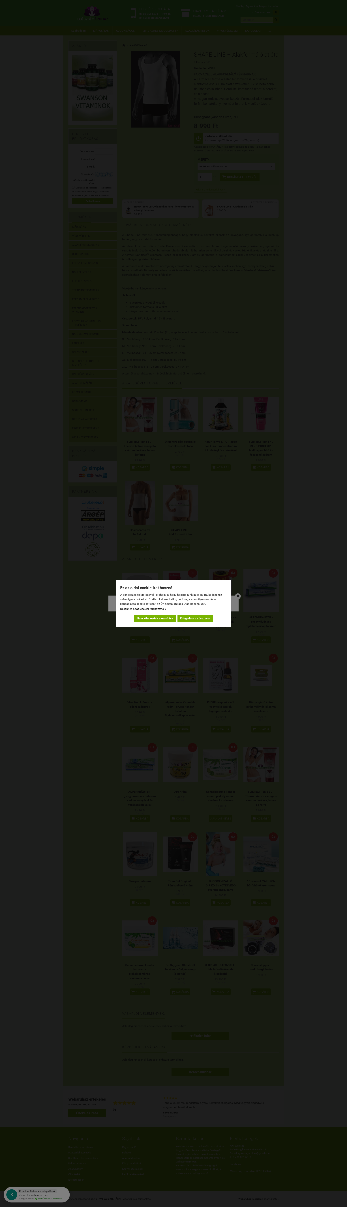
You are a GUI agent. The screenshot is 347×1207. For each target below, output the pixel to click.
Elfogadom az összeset (195, 618)
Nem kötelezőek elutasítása (155, 618)
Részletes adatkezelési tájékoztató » (143, 609)
